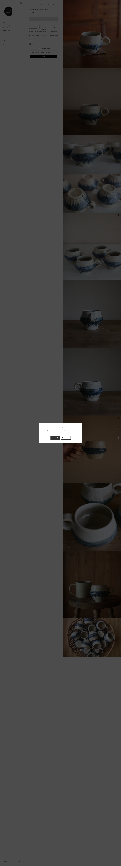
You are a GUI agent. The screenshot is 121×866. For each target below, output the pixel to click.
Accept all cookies (55, 437)
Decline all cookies (65, 437)
